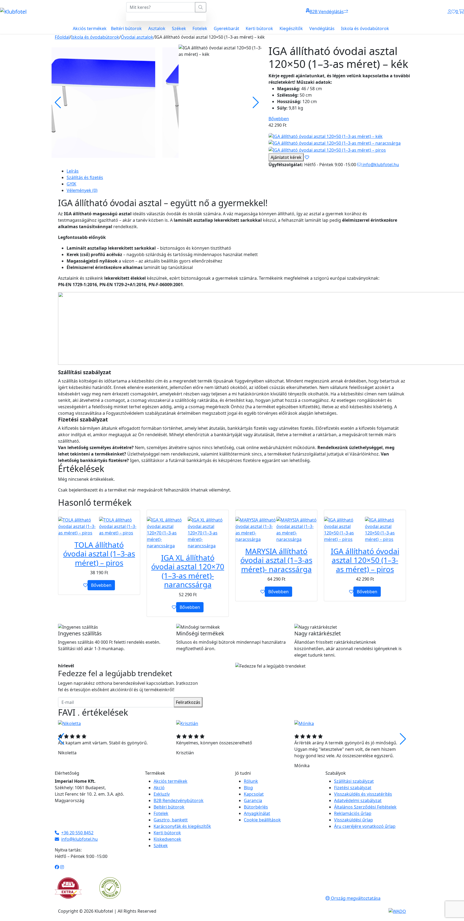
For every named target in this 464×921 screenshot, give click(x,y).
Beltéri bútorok (126, 28)
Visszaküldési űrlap (353, 820)
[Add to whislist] (307, 157)
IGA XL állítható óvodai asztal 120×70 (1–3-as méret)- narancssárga (187, 571)
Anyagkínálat (257, 813)
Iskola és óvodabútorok (365, 28)
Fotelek (200, 28)
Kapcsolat (254, 794)
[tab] (236, 171)
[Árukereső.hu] (110, 887)
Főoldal (62, 37)
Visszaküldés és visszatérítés (363, 794)
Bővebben (279, 119)
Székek (179, 28)
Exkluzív (162, 794)
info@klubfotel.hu (380, 165)
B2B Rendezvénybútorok (179, 800)
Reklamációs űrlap (352, 813)
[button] (403, 739)
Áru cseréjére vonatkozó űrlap (365, 826)
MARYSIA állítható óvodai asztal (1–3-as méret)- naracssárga (276, 560)
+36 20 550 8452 (77, 833)
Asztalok (156, 28)
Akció (159, 788)
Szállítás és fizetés (85, 177)
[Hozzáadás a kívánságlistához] (85, 585)
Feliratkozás (188, 702)
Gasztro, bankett (171, 820)
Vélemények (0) (82, 190)
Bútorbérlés (256, 807)
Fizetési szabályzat (352, 788)
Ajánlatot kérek (286, 157)
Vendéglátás (322, 28)
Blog (248, 788)
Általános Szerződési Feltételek (365, 807)
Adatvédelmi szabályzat (358, 800)
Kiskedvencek (167, 839)
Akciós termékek (90, 28)
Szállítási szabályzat (354, 781)
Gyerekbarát (226, 28)
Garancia (253, 800)
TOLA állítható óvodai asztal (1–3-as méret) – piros (99, 554)
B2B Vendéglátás (327, 11)
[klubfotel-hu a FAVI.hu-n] (68, 888)
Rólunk (251, 781)
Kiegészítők (291, 28)
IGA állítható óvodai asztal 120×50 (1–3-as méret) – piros (365, 560)
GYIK (71, 184)
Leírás (73, 171)
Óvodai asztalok (137, 37)
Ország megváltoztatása (355, 898)
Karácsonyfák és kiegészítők (182, 826)
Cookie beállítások (262, 820)
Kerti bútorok (259, 28)
